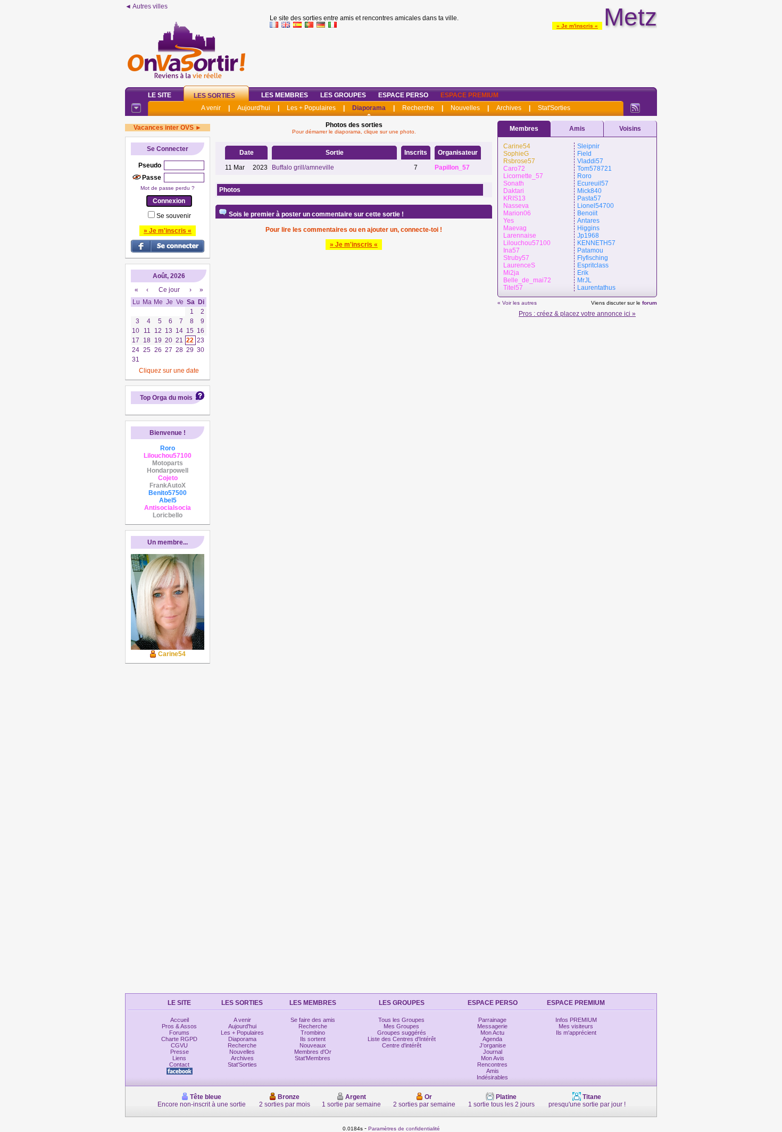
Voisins (630, 128)
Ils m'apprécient (576, 1032)
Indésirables (492, 1077)
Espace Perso (403, 95)
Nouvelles (465, 108)
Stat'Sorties (554, 108)
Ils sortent (313, 1039)
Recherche (418, 108)
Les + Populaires (311, 108)
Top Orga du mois (166, 397)
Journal (492, 1052)
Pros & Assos (179, 1026)
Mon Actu (492, 1032)
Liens (179, 1058)
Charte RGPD (179, 1039)
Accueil (179, 1020)
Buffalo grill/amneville (303, 167)
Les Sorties (214, 95)
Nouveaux (313, 1045)
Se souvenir (173, 216)
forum (649, 303)
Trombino (313, 1032)
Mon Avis (492, 1058)
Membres (524, 128)
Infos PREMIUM (576, 1020)
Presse (179, 1052)
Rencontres (492, 1064)
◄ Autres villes (146, 6)
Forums (179, 1032)
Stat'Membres (312, 1058)
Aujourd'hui (253, 108)
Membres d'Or (312, 1052)
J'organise (492, 1045)
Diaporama (369, 108)
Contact (179, 1064)
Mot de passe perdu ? (167, 188)
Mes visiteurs (576, 1026)
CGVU (179, 1045)
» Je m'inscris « (577, 26)
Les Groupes (343, 95)
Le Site (159, 95)
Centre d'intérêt (401, 1045)
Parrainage (492, 1020)
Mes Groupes (401, 1026)
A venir (211, 108)
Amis (577, 128)
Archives (508, 108)
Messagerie (492, 1026)
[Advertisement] (463, 55)
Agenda (492, 1039)
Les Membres (284, 95)
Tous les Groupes (401, 1020)
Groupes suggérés (401, 1032)
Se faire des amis (312, 1020)
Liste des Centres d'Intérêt (402, 1039)
